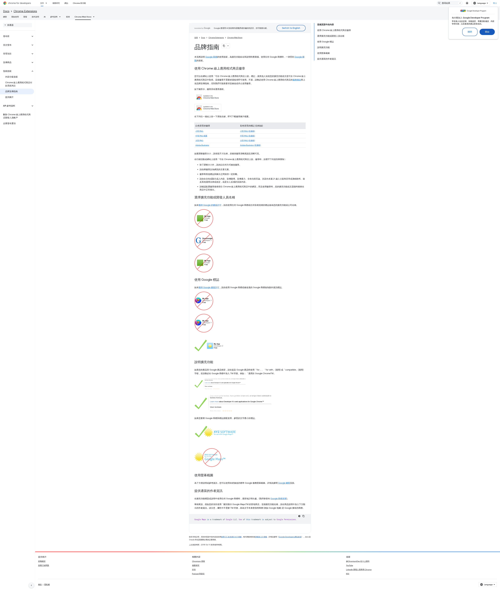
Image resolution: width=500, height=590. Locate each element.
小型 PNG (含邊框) (247, 131)
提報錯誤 (41, 561)
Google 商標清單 (278, 498)
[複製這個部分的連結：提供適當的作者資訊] (225, 491)
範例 (68, 17)
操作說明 (35, 17)
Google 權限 (284, 483)
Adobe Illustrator (202, 145)
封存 (194, 569)
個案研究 (56, 3)
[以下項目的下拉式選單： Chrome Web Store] (94, 16)
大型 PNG (199, 140)
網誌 (66, 3)
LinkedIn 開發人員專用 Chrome (358, 569)
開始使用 (15, 17)
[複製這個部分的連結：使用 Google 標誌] (221, 280)
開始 (487, 32)
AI (45, 17)
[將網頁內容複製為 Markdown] (224, 46)
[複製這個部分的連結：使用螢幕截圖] (215, 475)
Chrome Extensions (25, 11)
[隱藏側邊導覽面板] (31, 585)
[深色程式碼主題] (299, 516)
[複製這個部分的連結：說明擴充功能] (215, 362)
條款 (40, 584)
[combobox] (450, 3)
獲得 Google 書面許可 (209, 287)
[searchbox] (17, 25)
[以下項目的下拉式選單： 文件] (47, 3)
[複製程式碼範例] (303, 516)
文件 (42, 3)
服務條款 (297, 80)
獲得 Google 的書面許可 (210, 205)
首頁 (196, 38)
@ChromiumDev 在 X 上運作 (358, 561)
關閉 (470, 32)
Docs (6, 11)
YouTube (349, 565)
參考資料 (54, 17)
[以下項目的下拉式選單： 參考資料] (61, 16)
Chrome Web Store (82, 17)
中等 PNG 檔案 (201, 136)
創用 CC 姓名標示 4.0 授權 (231, 537)
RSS (347, 574)
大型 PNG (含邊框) (247, 140)
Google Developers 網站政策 (290, 537)
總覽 (5, 17)
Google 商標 (211, 57)
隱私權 (47, 584)
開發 (25, 17)
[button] (15, 36)
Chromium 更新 (198, 561)
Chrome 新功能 (79, 3)
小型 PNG (199, 131)
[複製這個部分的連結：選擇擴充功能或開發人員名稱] (237, 197)
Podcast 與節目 (198, 574)
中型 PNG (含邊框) (247, 136)
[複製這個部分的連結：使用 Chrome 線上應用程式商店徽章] (247, 68)
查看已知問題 (43, 565)
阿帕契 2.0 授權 (261, 537)
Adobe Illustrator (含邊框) (250, 145)
